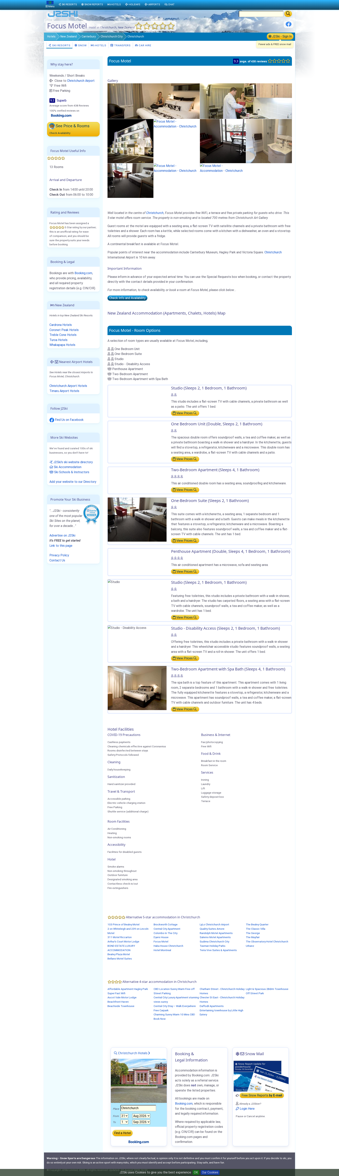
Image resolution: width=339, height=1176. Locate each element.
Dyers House (161, 937)
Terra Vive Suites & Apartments (218, 950)
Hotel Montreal (162, 950)
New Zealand (68, 36)
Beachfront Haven (118, 1001)
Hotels (51, 36)
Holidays (134, 4)
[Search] (288, 14)
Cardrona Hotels (60, 325)
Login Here (247, 1109)
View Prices (184, 413)
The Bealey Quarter (257, 924)
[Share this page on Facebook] (288, 25)
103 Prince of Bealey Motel (123, 924)
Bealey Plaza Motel (119, 954)
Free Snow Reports (261, 1095)
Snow (82, 45)
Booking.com (83, 273)
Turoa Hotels (58, 340)
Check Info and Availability (127, 298)
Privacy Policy (59, 555)
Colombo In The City (165, 933)
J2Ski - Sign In (281, 36)
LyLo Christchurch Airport (214, 924)
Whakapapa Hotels (62, 345)
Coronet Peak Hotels (64, 330)
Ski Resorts (60, 45)
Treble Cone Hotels (63, 335)
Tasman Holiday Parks (212, 945)
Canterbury (89, 36)
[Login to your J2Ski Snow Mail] (261, 1075)
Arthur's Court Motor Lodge (123, 941)
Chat (171, 4)
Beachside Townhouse (121, 1006)
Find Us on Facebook (69, 420)
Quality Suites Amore (212, 928)
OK (196, 1172)
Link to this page (60, 546)
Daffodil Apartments (212, 1006)
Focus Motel (161, 941)
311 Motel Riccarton (120, 937)
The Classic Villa (255, 928)
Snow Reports (93, 4)
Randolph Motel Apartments (216, 933)
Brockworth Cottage (166, 924)
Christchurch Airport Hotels (68, 386)
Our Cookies (210, 1172)
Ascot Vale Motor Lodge (122, 997)
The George (253, 933)
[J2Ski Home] (62, 16)
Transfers (122, 45)
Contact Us (57, 560)
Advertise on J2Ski (62, 535)
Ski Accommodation (67, 467)
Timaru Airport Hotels (64, 391)
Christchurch (136, 36)
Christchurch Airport (81, 81)
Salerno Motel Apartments (215, 937)
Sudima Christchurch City (214, 941)
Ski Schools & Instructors (71, 472)
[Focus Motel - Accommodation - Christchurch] (154, 101)
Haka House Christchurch (168, 945)
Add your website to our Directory (72, 482)
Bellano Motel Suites (120, 958)
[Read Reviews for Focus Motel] (61, 115)
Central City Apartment (167, 928)
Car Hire (144, 45)
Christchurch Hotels (132, 1053)
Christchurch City (112, 36)
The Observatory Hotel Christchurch (267, 941)
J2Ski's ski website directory (73, 462)
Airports (154, 4)
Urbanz (250, 945)
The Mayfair (253, 937)
